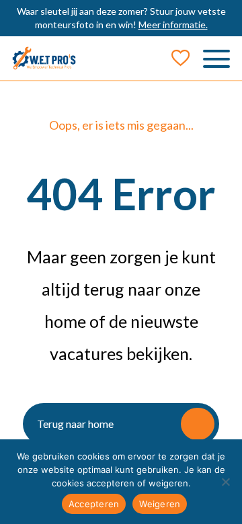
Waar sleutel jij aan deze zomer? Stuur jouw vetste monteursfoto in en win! (121, 17)
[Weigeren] (225, 481)
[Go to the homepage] (44, 58)
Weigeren (159, 503)
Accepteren (94, 503)
